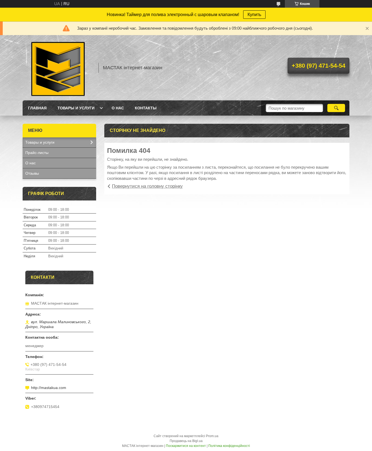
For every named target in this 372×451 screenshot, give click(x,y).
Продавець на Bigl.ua (186, 441)
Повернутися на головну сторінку (147, 186)
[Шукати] (336, 108)
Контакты (146, 108)
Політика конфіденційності (229, 446)
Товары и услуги (75, 108)
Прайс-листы (36, 152)
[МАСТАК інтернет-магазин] (58, 67)
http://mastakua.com (48, 387)
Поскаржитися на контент (186, 446)
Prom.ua (212, 436)
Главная (37, 108)
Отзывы (32, 173)
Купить (254, 14)
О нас (118, 108)
